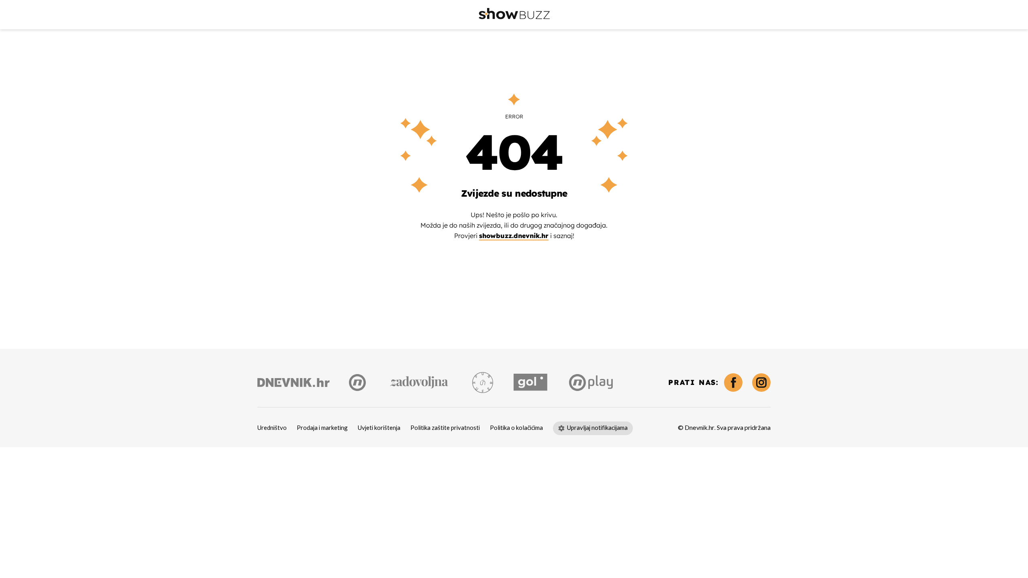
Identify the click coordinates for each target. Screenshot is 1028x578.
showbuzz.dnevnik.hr (514, 236)
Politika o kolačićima (516, 427)
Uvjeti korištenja (379, 427)
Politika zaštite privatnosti (445, 427)
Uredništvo (272, 427)
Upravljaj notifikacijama (597, 427)
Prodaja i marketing (322, 427)
